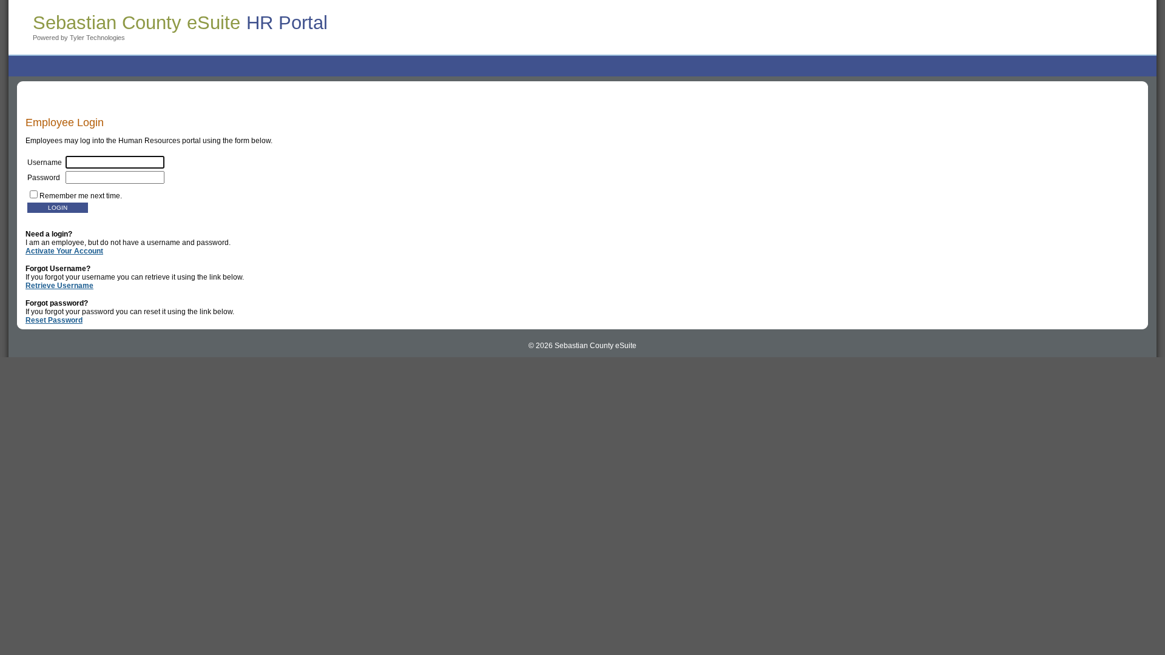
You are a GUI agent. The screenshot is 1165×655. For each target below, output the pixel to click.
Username (46, 162)
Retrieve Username (59, 285)
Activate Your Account (64, 251)
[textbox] (115, 177)
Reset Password (54, 320)
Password (46, 177)
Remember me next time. (80, 196)
